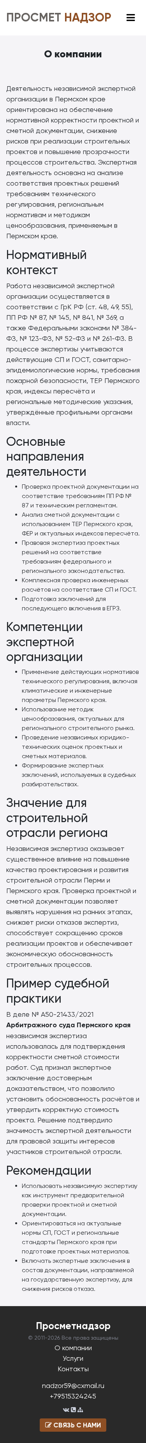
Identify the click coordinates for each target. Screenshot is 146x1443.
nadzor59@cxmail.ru (73, 1385)
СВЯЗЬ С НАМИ (76, 1425)
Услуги (73, 1358)
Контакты (73, 1369)
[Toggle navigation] (130, 18)
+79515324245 (73, 1396)
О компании (73, 1348)
